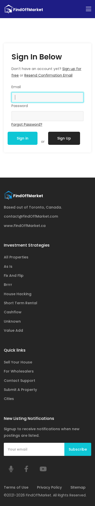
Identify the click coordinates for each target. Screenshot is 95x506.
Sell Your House (18, 362)
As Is (8, 266)
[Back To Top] (80, 476)
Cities (9, 398)
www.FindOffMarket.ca (25, 225)
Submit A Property (20, 389)
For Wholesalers (19, 371)
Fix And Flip (14, 275)
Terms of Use (16, 487)
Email (16, 86)
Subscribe (78, 449)
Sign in (22, 138)
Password (19, 105)
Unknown (12, 321)
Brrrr (8, 284)
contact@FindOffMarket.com (31, 216)
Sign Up (64, 138)
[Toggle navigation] (88, 9)
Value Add (13, 330)
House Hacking (17, 293)
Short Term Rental (20, 303)
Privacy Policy (49, 487)
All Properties (16, 257)
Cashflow (13, 312)
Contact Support (19, 380)
